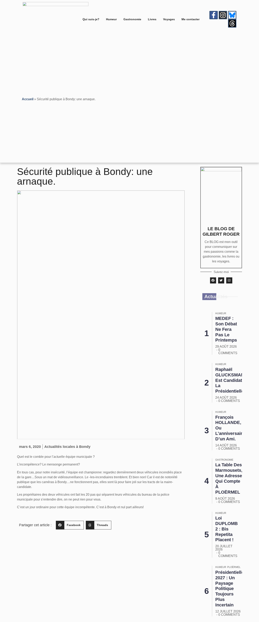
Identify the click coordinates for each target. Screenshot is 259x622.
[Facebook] (213, 280)
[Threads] (232, 23)
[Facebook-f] (213, 15)
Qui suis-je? (91, 19)
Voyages (169, 19)
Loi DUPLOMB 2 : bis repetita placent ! (226, 528)
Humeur (111, 19)
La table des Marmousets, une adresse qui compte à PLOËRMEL (228, 478)
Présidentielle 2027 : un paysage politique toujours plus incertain (229, 588)
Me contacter (191, 19)
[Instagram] (223, 15)
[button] (70, 525)
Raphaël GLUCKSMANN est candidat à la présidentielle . (231, 380)
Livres (152, 19)
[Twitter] (221, 280)
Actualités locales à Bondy (67, 447)
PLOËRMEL (234, 567)
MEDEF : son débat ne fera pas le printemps (226, 329)
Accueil (27, 99)
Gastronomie (132, 19)
